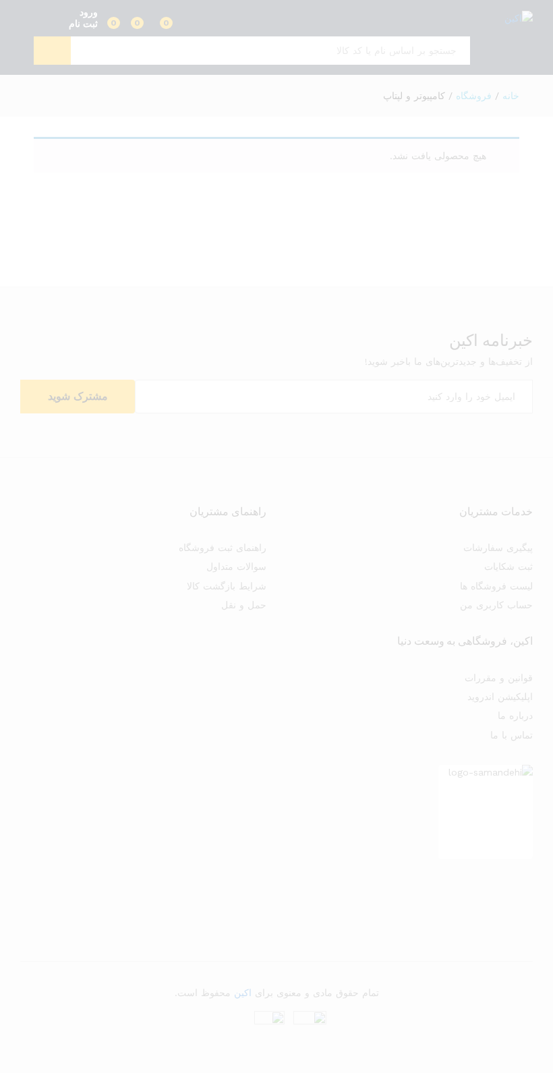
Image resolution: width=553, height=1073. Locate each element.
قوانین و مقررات (499, 677)
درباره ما (515, 715)
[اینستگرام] (529, 893)
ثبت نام (83, 23)
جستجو (52, 50)
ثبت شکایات (508, 566)
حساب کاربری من (496, 605)
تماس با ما (511, 735)
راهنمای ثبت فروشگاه (222, 547)
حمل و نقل (243, 605)
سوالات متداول (236, 566)
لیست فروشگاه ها (496, 586)
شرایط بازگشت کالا (226, 586)
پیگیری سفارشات (498, 547)
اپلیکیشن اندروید (500, 696)
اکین (243, 992)
